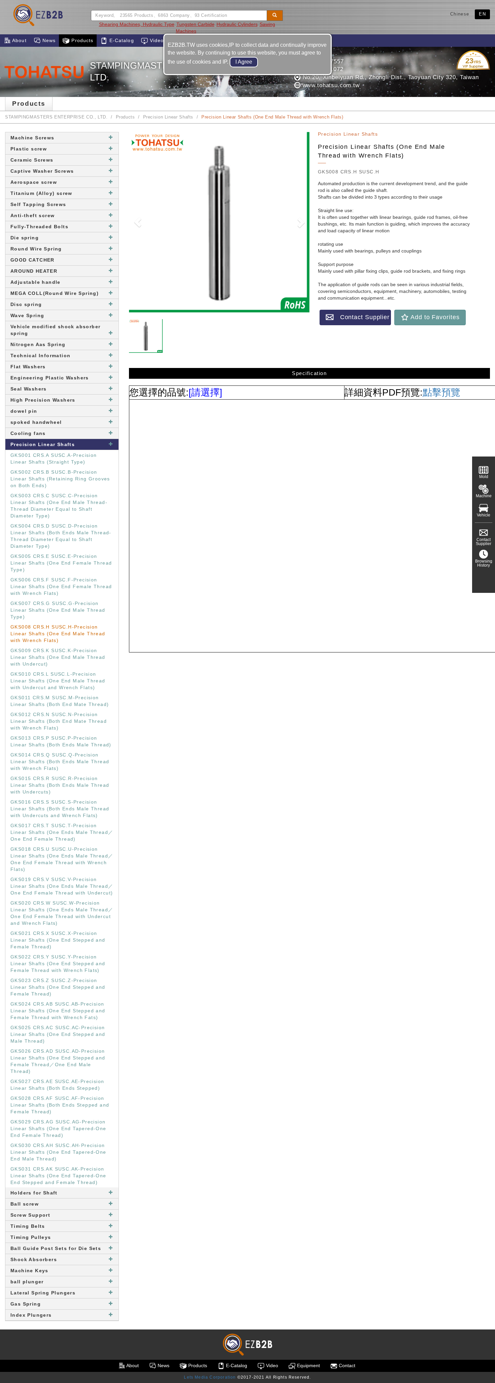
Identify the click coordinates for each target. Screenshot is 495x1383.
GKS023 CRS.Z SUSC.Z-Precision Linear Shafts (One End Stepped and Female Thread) (57, 987)
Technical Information (40, 355)
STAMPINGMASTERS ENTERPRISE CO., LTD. (56, 117)
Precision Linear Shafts (168, 117)
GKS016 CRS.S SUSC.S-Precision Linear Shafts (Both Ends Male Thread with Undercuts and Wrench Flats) (59, 808)
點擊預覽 (441, 392)
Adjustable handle (35, 282)
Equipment (308, 1365)
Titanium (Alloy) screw (41, 193)
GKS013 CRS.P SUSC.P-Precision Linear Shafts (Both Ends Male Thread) (60, 741)
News (48, 40)
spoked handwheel (36, 422)
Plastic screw (28, 148)
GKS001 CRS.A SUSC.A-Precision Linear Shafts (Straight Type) (53, 458)
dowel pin (23, 411)
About (19, 40)
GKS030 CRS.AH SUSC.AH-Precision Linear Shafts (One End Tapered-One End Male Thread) (58, 1152)
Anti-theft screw (32, 215)
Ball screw (24, 1204)
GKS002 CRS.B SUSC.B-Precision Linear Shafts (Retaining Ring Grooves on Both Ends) (60, 478)
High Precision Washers (42, 400)
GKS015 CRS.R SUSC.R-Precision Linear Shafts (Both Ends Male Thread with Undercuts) (59, 785)
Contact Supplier (362, 317)
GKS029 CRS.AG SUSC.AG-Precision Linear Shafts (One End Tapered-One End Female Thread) (58, 1128)
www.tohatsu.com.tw (330, 85)
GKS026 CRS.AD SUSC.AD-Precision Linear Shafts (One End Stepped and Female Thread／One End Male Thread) (57, 1061)
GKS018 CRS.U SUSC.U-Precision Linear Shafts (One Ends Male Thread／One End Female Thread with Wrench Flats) (61, 859)
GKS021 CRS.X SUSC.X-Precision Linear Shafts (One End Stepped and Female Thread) (57, 940)
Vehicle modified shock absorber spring (55, 330)
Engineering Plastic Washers (49, 377)
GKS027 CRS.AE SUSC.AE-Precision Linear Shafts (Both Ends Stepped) (57, 1085)
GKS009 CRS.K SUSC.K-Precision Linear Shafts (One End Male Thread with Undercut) (57, 657)
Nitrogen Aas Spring (38, 344)
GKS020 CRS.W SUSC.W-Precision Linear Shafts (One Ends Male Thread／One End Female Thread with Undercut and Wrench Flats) (61, 913)
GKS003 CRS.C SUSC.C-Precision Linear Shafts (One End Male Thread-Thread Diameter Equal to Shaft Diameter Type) (58, 505)
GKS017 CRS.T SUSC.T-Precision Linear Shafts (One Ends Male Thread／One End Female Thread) (61, 832)
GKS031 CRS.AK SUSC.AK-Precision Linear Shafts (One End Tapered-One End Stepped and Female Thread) (58, 1175)
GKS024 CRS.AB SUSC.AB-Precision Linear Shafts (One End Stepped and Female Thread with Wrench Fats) (57, 1010)
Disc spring (26, 304)
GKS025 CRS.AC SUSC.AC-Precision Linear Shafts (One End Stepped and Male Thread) (57, 1034)
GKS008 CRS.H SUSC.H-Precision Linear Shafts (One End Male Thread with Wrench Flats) (57, 633)
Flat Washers (28, 366)
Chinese (459, 13)
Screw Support (30, 1215)
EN (482, 13)
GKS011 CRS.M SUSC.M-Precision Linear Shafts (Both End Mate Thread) (59, 701)
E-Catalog (120, 40)
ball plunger (27, 1281)
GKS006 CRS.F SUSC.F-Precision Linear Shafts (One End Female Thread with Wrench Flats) (61, 586)
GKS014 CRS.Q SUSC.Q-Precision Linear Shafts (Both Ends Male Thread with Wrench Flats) (59, 761)
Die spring (24, 237)
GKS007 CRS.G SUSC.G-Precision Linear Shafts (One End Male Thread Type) (57, 610)
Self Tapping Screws (38, 204)
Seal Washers (28, 389)
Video (156, 40)
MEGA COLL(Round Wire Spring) (54, 293)
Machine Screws (32, 137)
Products (81, 40)
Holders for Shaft (34, 1192)
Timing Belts (27, 1226)
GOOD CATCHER (32, 260)
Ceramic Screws (32, 160)
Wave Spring (27, 315)
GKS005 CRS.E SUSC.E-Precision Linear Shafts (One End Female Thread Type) (61, 562)
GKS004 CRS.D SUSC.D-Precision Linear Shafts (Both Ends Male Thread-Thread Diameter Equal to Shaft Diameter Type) (60, 536)
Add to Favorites (434, 317)
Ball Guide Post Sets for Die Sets (55, 1248)
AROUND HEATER (33, 271)
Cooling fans (28, 433)
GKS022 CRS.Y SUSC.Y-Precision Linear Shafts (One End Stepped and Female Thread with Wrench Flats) (57, 963)
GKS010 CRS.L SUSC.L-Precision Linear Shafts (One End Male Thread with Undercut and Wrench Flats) (57, 680)
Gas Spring (25, 1304)
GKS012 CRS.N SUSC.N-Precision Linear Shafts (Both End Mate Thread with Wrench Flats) (58, 721)
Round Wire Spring (36, 248)
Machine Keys (29, 1270)
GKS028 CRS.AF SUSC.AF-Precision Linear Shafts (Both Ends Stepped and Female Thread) (59, 1104)
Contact (346, 1365)
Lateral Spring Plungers (42, 1292)
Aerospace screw (33, 182)
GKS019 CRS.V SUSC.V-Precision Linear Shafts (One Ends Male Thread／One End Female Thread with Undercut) (61, 886)
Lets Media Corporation (210, 1377)
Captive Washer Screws (42, 171)
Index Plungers (31, 1315)
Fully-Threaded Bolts (39, 226)
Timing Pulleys (30, 1237)
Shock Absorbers (33, 1259)
